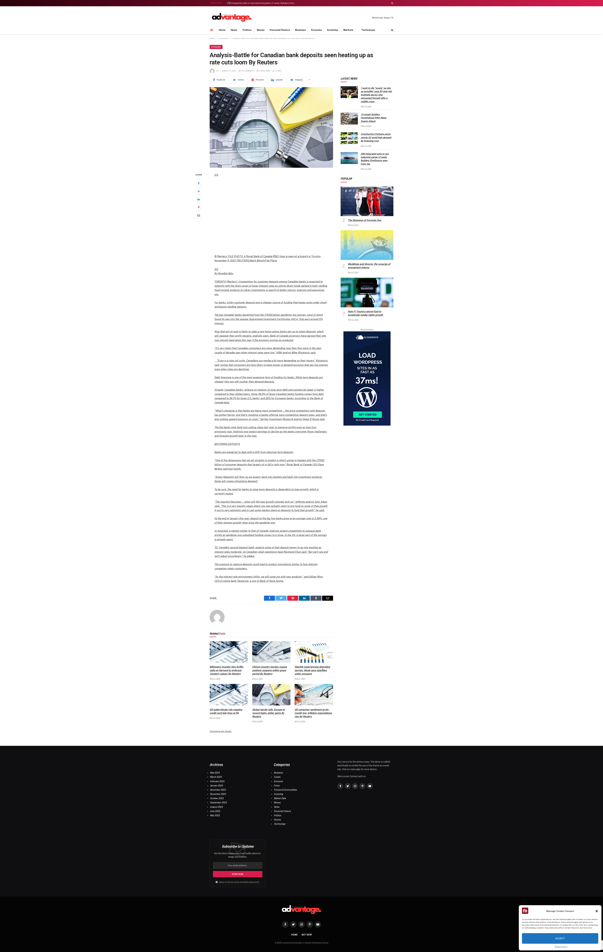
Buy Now (307, 934)
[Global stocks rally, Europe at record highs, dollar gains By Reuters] (271, 695)
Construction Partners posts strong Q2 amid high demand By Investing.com (376, 137)
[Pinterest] (199, 207)
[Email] (199, 215)
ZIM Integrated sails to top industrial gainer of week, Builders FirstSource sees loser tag (262, 3)
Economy (316, 30)
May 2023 (215, 815)
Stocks (277, 819)
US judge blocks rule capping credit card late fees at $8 (226, 711)
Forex (277, 785)
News (234, 30)
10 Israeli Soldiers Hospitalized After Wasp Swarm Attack (373, 118)
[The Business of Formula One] (367, 201)
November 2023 (218, 794)
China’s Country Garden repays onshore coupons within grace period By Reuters (269, 670)
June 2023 (215, 811)
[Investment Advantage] (232, 18)
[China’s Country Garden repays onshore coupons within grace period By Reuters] (271, 652)
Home (222, 30)
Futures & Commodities (285, 790)
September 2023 (218, 802)
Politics (247, 30)
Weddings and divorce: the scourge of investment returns (369, 266)
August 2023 (216, 807)
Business (300, 30)
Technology (368, 30)
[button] (596, 911)
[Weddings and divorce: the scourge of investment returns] (367, 245)
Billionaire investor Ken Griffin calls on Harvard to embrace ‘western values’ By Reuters (226, 670)
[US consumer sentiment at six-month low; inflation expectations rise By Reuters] (314, 695)
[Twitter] (199, 191)
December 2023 (218, 790)
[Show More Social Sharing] (309, 80)
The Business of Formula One (364, 220)
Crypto (277, 777)
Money (260, 30)
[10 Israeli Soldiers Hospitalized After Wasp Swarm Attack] (349, 119)
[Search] (391, 30)
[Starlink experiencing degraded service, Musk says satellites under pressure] (314, 652)
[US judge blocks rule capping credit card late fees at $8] (229, 695)
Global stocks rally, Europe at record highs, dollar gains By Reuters (268, 713)
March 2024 (216, 777)
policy (246, 882)
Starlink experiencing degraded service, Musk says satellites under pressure (312, 670)
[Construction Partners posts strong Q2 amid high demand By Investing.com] (349, 138)
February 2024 (217, 781)
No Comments (248, 71)
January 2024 (216, 785)
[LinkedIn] (199, 199)
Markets (348, 30)
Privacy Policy (561, 947)
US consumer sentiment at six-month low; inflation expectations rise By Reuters (313, 713)
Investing (332, 30)
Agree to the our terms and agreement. (239, 882)
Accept (560, 938)
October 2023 (217, 798)
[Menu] (211, 30)
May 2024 (215, 772)
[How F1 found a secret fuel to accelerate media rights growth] (367, 292)
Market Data (280, 798)
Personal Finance (280, 30)
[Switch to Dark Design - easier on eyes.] (392, 3)
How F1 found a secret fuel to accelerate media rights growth (365, 313)
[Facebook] (199, 183)
